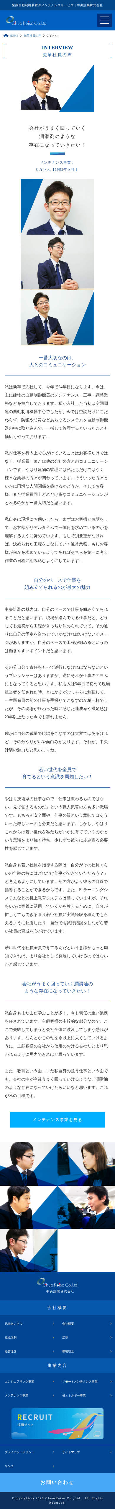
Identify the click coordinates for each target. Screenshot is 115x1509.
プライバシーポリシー (19, 1452)
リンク (9, 1466)
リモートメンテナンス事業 (80, 1381)
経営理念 (11, 1351)
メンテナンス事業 (16, 1395)
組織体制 (11, 1337)
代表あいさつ (13, 1323)
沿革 (65, 1337)
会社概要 (68, 1323)
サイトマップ (71, 1452)
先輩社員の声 (32, 35)
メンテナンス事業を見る (57, 1119)
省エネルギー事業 (74, 1395)
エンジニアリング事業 (19, 1381)
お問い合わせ (57, 1482)
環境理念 (68, 1351)
